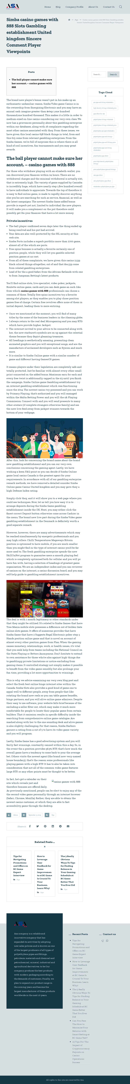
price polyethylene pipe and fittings (104, 169)
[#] (102, 940)
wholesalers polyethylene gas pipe (103, 186)
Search (113, 74)
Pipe (53, 815)
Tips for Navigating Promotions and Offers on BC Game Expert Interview (81, 949)
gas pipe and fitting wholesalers (103, 102)
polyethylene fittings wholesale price (104, 125)
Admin (15, 815)
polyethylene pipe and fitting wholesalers (102, 149)
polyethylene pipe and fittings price (104, 142)
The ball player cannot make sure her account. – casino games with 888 (32, 83)
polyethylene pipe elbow (100, 156)
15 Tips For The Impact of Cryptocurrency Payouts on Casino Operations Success (81, 1052)
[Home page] (69, 20)
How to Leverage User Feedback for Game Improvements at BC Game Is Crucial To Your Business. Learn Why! (81, 973)
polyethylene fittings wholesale (103, 119)
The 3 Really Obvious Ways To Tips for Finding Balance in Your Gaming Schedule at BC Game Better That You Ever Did (81, 1003)
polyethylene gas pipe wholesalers (103, 131)
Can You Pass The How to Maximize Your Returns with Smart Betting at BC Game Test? (81, 1029)
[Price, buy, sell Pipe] (12, 6)
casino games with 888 (34, 290)
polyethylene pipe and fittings (102, 136)
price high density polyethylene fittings (103, 163)
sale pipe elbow (98, 175)
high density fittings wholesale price (104, 108)
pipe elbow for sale (99, 114)
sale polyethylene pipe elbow (102, 181)
